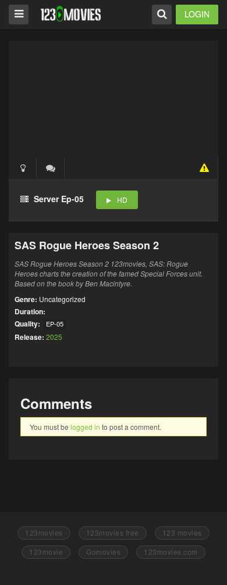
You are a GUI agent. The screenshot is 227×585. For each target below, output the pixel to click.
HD (122, 199)
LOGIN (197, 14)
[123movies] (71, 13)
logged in (85, 427)
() (51, 168)
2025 (54, 337)
